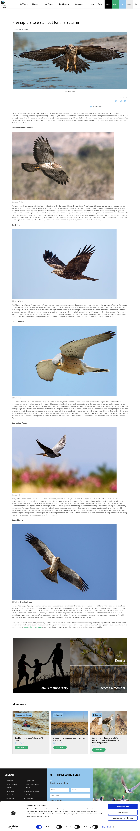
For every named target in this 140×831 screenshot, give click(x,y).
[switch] (59, 827)
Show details (106, 827)
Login (129, 4)
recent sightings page (33, 627)
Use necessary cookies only (123, 818)
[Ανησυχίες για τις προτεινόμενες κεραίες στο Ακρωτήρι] (69, 723)
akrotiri (95, 106)
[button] (116, 101)
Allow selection (122, 812)
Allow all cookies (123, 806)
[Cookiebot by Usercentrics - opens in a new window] (13, 827)
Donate (115, 4)
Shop (108, 4)
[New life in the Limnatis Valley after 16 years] (31, 723)
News (99, 106)
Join (122, 4)
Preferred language (56, 800)
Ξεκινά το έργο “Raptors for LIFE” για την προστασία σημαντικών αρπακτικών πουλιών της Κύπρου (107, 740)
